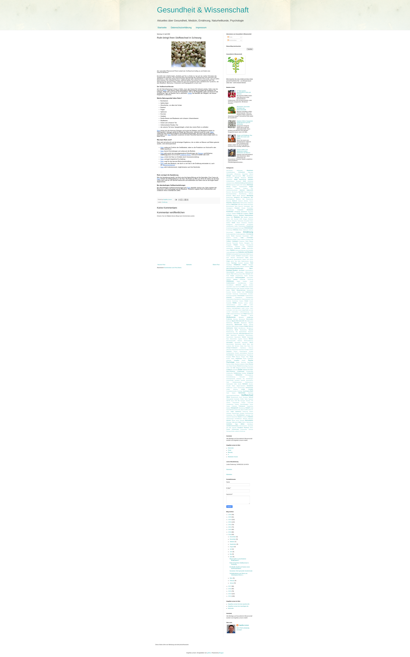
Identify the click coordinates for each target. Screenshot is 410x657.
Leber (251, 306)
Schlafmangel (240, 371)
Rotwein (235, 366)
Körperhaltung (229, 299)
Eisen (251, 220)
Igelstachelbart (230, 277)
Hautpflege (229, 264)
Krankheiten (235, 301)
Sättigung (238, 367)
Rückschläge (245, 366)
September (233, 544)
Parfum (251, 349)
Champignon (229, 208)
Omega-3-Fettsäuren (231, 347)
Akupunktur (245, 174)
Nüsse (241, 346)
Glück (246, 257)
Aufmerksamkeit (243, 186)
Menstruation (249, 319)
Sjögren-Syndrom (241, 385)
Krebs (235, 303)
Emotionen (244, 222)
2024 (230, 519)
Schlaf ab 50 (246, 369)
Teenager (242, 400)
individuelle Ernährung (246, 279)
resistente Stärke (244, 364)
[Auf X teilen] (183, 200)
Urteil (249, 409)
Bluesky (230, 452)
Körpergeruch (238, 297)
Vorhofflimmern (238, 418)
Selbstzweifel (229, 384)
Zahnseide (250, 425)
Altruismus (243, 177)
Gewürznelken (245, 255)
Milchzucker (250, 321)
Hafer (239, 261)
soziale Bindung (232, 389)
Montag (251, 324)
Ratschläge (250, 362)
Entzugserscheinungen (238, 228)
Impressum (201, 27)
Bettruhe (243, 195)
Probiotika (236, 360)
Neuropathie (229, 342)
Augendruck (229, 188)
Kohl (243, 292)
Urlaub (242, 409)
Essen (232, 235)
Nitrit (252, 344)
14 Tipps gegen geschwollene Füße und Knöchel (244, 92)
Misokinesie (244, 322)
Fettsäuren (242, 241)
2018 (230, 534)
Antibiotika (250, 179)
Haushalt (240, 263)
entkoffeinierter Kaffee (232, 226)
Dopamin (251, 217)
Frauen (236, 245)
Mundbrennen (242, 328)
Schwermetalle (230, 380)
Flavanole (228, 243)
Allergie (228, 176)
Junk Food (238, 286)
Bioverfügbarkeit (230, 199)
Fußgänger (250, 246)
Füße (243, 246)
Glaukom (233, 257)
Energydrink (250, 224)
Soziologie (239, 391)
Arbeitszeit (228, 183)
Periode (237, 353)
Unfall (251, 408)
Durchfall (236, 219)
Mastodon (229, 469)
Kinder (233, 290)
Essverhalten (246, 235)
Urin (239, 409)
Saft (231, 367)
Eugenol (228, 237)
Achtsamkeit (241, 172)
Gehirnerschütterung (240, 250)
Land (239, 304)
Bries (242, 204)
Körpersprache (237, 299)
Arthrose (228, 184)
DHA (232, 217)
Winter (240, 422)
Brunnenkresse (230, 206)
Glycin (251, 257)
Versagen (242, 413)
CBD (252, 206)
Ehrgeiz (245, 219)
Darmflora (229, 215)
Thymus (228, 402)
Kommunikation (243, 293)
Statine (233, 393)
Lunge (228, 313)
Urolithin (246, 409)
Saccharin (250, 366)
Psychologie (230, 362)
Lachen (246, 302)
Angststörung (242, 179)
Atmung (228, 186)
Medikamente (231, 317)
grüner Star (234, 261)
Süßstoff (251, 397)
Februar (232, 580)
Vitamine (250, 417)
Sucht (240, 397)
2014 (230, 593)
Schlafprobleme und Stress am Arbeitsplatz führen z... (238, 574)
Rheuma (251, 364)
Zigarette (234, 427)
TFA (252, 400)
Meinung (235, 319)
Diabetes (237, 217)
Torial (229, 450)
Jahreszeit (238, 284)
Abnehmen (250, 170)
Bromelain (250, 204)
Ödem (248, 346)
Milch (246, 321)
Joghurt (245, 284)
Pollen (232, 358)
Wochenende (249, 422)
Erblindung (235, 229)
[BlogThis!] (181, 200)
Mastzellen (244, 315)
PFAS (233, 356)
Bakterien (242, 190)
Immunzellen (250, 277)
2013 (230, 596)
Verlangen (228, 413)
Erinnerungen (229, 232)
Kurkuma (240, 302)
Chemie (243, 208)
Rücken (239, 366)
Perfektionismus (230, 353)
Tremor (251, 404)
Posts (230, 37)
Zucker (228, 429)
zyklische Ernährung (240, 431)
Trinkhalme (234, 406)
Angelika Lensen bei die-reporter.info (238, 604)
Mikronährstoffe (240, 321)
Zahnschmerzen (243, 425)
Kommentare (233, 40)
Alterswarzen (229, 177)
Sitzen (233, 385)
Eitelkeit (228, 222)
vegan (232, 411)
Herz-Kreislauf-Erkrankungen (234, 268)
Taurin (232, 400)
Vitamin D (245, 416)
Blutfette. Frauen (248, 201)
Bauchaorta (235, 192)
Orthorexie (228, 349)
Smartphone (250, 385)
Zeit (227, 427)
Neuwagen (245, 342)
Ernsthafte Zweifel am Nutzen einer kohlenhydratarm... (240, 567)
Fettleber (228, 241)
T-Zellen (242, 399)
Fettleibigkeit (235, 241)
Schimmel (235, 369)
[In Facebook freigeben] (185, 200)
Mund (235, 328)
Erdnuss (251, 229)
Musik (236, 329)
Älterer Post (216, 264)
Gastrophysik (229, 248)
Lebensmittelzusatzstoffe (242, 306)
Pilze (247, 356)
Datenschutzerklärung (181, 27)
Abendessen (229, 170)
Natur (227, 338)
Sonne (235, 387)
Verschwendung (249, 413)
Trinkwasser (242, 406)
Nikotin (244, 344)
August (232, 546)
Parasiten (246, 349)
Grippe (228, 261)
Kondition (250, 293)
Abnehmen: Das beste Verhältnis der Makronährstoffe (243, 108)
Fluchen (241, 243)
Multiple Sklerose (248, 326)
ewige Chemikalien (247, 237)
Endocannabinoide (240, 224)
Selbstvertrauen (249, 382)
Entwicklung (229, 228)
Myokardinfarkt (242, 331)
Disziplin (246, 217)
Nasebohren (234, 335)
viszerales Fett (249, 415)
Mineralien (236, 322)
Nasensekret (237, 337)
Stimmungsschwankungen (232, 395)
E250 (240, 219)
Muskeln (251, 329)
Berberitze (228, 195)
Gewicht (228, 255)
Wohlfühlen (229, 424)
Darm (251, 213)
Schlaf (240, 369)
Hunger (232, 275)
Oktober (232, 541)
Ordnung (251, 347)
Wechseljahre (249, 420)
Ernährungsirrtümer (231, 234)
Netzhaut (240, 340)
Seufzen (251, 384)
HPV (252, 273)
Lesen (251, 308)
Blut (244, 199)
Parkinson (229, 351)
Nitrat (248, 344)
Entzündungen (249, 228)
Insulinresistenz (230, 283)
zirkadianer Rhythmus (243, 427)
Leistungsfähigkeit (236, 308)
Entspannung (249, 226)
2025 (230, 517)
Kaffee (243, 286)
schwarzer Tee (240, 378)
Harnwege (234, 263)
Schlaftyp (244, 373)
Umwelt (247, 408)
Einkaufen (234, 220)
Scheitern (243, 367)
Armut (233, 183)
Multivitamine (229, 328)
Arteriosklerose (249, 183)
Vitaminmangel (230, 418)
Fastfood (243, 239)
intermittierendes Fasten (245, 283)
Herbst (237, 266)
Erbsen (240, 229)
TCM (236, 400)
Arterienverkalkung (240, 183)
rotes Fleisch (229, 366)
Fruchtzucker (229, 246)
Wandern (228, 420)
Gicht (227, 257)
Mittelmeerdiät (238, 324)
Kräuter (246, 301)
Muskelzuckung (230, 331)
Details (228, 217)
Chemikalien (250, 208)
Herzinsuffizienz (249, 270)
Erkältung (238, 232)
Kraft (252, 299)
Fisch (246, 241)
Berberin (251, 193)
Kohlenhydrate (249, 292)
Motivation (228, 326)
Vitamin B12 (234, 416)
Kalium (246, 286)
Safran (228, 367)
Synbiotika (236, 399)
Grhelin (251, 259)
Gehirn (232, 250)
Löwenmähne (235, 311)
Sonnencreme (241, 387)
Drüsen (228, 219)
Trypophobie (250, 406)
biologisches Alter (248, 197)
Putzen (238, 362)
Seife (227, 382)
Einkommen (241, 220)
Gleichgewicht (240, 257)
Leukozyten (229, 310)
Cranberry (246, 213)
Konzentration (241, 295)
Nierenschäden (230, 344)
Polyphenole (239, 358)
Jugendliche (229, 286)
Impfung (235, 279)
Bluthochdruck (243, 202)
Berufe (238, 195)
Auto (252, 188)
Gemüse (228, 254)
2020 (230, 529)
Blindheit (238, 199)
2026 (230, 514)
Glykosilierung (229, 259)
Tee (239, 400)
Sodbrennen (229, 387)
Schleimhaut (229, 375)
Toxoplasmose (229, 404)
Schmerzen (239, 375)
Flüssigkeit (247, 243)
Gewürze (238, 255)
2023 (230, 522)
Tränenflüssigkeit (244, 404)
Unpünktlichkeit (230, 409)
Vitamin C (240, 416)
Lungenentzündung (235, 313)
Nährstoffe (235, 333)
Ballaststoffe (250, 190)
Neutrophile (237, 342)
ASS (241, 184)
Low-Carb (250, 310)
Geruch (251, 254)
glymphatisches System (240, 259)
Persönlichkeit (230, 355)
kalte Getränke (240, 288)
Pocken (228, 358)
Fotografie (228, 244)
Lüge (251, 311)
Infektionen (230, 281)
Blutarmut (228, 201)
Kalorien (251, 286)
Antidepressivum (230, 181)
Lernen (247, 308)
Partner (235, 351)
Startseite (162, 27)
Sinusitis (228, 385)
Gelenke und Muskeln (245, 252)
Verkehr (251, 411)
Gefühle (244, 248)
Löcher (240, 310)
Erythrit (228, 235)
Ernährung (164, 202)
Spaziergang (246, 391)
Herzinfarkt (242, 270)
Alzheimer (250, 177)
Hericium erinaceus (245, 266)
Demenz (241, 215)
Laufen (251, 304)
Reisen (233, 364)
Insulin (251, 281)
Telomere (248, 400)
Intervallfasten (229, 284)
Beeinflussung (242, 193)
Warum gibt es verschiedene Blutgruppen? (238, 559)
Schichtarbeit (250, 367)
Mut (237, 331)
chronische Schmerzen (240, 211)
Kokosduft (228, 293)
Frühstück (237, 246)
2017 (230, 586)
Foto (252, 243)
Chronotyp (250, 211)
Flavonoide (235, 243)
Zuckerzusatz (243, 429)
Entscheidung (242, 226)
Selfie (235, 384)
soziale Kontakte (247, 389)
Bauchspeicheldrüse (231, 193)
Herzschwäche (230, 272)
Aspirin (238, 184)
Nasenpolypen (249, 335)
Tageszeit (250, 399)
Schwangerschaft (230, 378)
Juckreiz (251, 284)
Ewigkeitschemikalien (231, 239)
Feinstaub (248, 239)
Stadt (227, 393)
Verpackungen (235, 413)
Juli (231, 549)
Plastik (251, 356)
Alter (244, 176)
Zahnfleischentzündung (232, 425)
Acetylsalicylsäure (230, 172)
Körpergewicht (249, 297)
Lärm (245, 304)
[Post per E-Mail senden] (175, 199)
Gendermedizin (242, 254)
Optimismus (243, 347)
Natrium (244, 337)
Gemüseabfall (234, 254)
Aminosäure (229, 179)
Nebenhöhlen (233, 338)
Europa (235, 237)
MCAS (251, 315)
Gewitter (233, 255)
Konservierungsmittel (231, 295)
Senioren (245, 384)
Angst (235, 179)
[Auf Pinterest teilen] (187, 200)
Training (237, 404)
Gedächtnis (237, 248)
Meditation (241, 317)
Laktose (251, 302)
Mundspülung (229, 329)
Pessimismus (250, 355)
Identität (251, 275)
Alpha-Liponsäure (236, 175)
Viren (234, 415)
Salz (234, 367)
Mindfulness (229, 322)
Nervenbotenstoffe (231, 340)
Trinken (228, 406)
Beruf (234, 195)
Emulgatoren (229, 224)
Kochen (234, 292)
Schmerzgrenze (249, 375)
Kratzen (241, 301)
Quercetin (243, 362)
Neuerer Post (161, 264)
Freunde (242, 244)
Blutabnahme (249, 199)
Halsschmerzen (245, 261)
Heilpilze (244, 264)
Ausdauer (237, 188)
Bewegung (250, 195)
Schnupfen (242, 376)
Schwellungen (249, 378)
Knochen (228, 292)
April (231, 556)
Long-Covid (245, 310)
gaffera (209, 653)
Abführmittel (240, 170)
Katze (251, 288)
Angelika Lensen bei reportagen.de (238, 606)
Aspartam (233, 184)
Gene (247, 254)
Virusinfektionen (240, 415)
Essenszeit (238, 235)
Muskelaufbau (243, 329)
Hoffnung (236, 273)
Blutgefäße (229, 202)
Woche (244, 422)
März (231, 578)
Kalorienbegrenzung (231, 288)
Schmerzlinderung (230, 376)
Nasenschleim (229, 337)
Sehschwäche (249, 380)
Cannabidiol (247, 206)
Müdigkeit (241, 326)
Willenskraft (235, 422)
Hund (227, 275)
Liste (236, 310)
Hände (251, 261)
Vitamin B (228, 416)
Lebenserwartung (230, 306)
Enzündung (229, 229)
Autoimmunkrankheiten (232, 190)
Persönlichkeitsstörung (240, 355)
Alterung (237, 177)
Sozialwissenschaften (231, 391)
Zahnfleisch (250, 424)
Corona (234, 213)
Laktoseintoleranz (230, 304)
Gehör (247, 250)
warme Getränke (240, 420)
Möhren (245, 324)
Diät (242, 217)
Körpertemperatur (246, 299)
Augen (251, 186)
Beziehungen (229, 197)
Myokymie (250, 331)
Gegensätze (250, 248)
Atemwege (250, 185)
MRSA (233, 326)
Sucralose (245, 397)
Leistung (228, 308)
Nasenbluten (241, 335)
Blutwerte (228, 204)
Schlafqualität (249, 371)
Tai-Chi (228, 400)
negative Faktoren (243, 338)
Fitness (251, 241)
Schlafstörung (237, 373)
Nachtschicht (229, 333)
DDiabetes (235, 215)
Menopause (242, 319)
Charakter (237, 208)
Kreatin (251, 301)
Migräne (234, 321)
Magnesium (250, 313)
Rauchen (228, 364)
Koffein (239, 292)
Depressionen (249, 215)
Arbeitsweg (250, 181)
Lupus (241, 313)
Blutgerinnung (236, 202)
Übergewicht (234, 408)
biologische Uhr (238, 197)
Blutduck (240, 201)
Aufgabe (235, 186)
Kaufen (228, 290)
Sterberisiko (241, 393)
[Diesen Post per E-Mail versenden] (179, 200)
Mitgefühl (251, 322)
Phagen (243, 356)
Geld (237, 252)
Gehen (228, 250)
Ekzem (238, 222)
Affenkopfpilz (229, 174)
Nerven (251, 339)
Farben (239, 239)
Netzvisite (231, 448)
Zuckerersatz (235, 429)
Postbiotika (250, 358)
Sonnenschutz (249, 387)
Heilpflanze (237, 264)
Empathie (250, 222)
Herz (251, 266)
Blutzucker (234, 204)
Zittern (251, 427)
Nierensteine (238, 344)
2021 (230, 527)
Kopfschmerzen (249, 295)
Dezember (233, 537)
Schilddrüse (229, 369)
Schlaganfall (250, 373)
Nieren (251, 342)
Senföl (239, 384)
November (233, 539)
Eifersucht (228, 220)
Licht (234, 310)
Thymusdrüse (236, 402)
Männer (236, 315)
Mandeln (228, 315)
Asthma (244, 184)
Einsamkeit (247, 220)
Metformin (228, 321)
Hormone (248, 273)
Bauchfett (241, 192)
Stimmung (250, 393)
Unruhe (236, 409)
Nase (227, 335)
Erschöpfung (249, 234)
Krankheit (228, 301)
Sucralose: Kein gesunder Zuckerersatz (241, 571)
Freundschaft (250, 244)
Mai (231, 554)
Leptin (243, 308)
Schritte (251, 376)
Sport (251, 391)
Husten (246, 275)
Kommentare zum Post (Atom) (172, 267)
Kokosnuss (235, 293)
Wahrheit (245, 418)
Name (251, 333)
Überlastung (242, 408)
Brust (236, 206)
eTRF (251, 235)
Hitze (232, 273)
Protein (243, 360)
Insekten (245, 281)
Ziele (230, 427)
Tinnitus (243, 402)
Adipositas (250, 172)
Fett (252, 239)
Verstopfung (229, 415)
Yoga (236, 424)
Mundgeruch (250, 328)
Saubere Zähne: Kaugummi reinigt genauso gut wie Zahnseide (245, 122)
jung (234, 286)
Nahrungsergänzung (244, 333)
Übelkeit (228, 408)
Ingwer (238, 281)
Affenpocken (237, 174)
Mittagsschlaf (229, 324)
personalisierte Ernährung (246, 353)
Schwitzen (237, 380)
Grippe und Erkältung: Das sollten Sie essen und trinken (244, 137)
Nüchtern (237, 346)
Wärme (233, 420)
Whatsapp (228, 422)
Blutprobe (250, 202)
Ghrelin (251, 255)
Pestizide (228, 356)
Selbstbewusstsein (237, 382)
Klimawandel (250, 290)
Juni (231, 551)
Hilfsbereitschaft (249, 272)
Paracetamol (235, 349)
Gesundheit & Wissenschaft (203, 10)
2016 (230, 588)
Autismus (245, 188)
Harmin (228, 263)
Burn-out (241, 206)
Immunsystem (240, 277)
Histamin (228, 273)
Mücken (237, 326)
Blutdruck (234, 201)
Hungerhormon (239, 275)
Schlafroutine (229, 373)
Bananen (228, 192)
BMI (239, 204)
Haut (251, 263)
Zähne (242, 424)
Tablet (246, 399)
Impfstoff (228, 279)
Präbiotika (228, 360)
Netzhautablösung (248, 340)
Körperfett (228, 297)
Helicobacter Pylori (231, 266)
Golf (248, 259)
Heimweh (251, 264)
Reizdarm (237, 364)
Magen (245, 313)
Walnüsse (250, 418)
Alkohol (251, 174)
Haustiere (246, 263)
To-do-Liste (250, 402)
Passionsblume (243, 351)
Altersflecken (250, 175)
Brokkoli (246, 204)
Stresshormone (234, 397)
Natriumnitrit (250, 337)
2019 (230, 532)
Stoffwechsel (247, 395)
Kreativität (228, 302)
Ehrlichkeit (250, 219)
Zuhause (251, 429)
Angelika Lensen (244, 625)
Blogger (221, 653)
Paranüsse (241, 349)
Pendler (251, 351)
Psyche (250, 360)
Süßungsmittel (229, 399)
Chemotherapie (230, 209)
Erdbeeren (245, 229)
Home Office (242, 273)
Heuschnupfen (239, 272)
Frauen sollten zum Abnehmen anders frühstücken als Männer (243, 151)
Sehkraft (243, 380)
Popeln (244, 358)
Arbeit (244, 181)
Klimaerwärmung (241, 290)
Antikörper (238, 181)
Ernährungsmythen (241, 234)
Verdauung (245, 411)
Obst (245, 346)
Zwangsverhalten (230, 431)
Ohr (252, 346)
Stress (228, 397)
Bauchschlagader (248, 192)
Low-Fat (228, 311)
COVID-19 (239, 213)
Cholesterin (240, 209)
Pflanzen (238, 356)
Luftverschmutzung (244, 311)
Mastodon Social (233, 457)
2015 (230, 591)
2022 (230, 524)
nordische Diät (230, 346)
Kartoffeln (247, 288)
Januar (232, 583)
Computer (228, 213)
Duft (232, 219)
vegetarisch (238, 411)
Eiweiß (233, 222)
